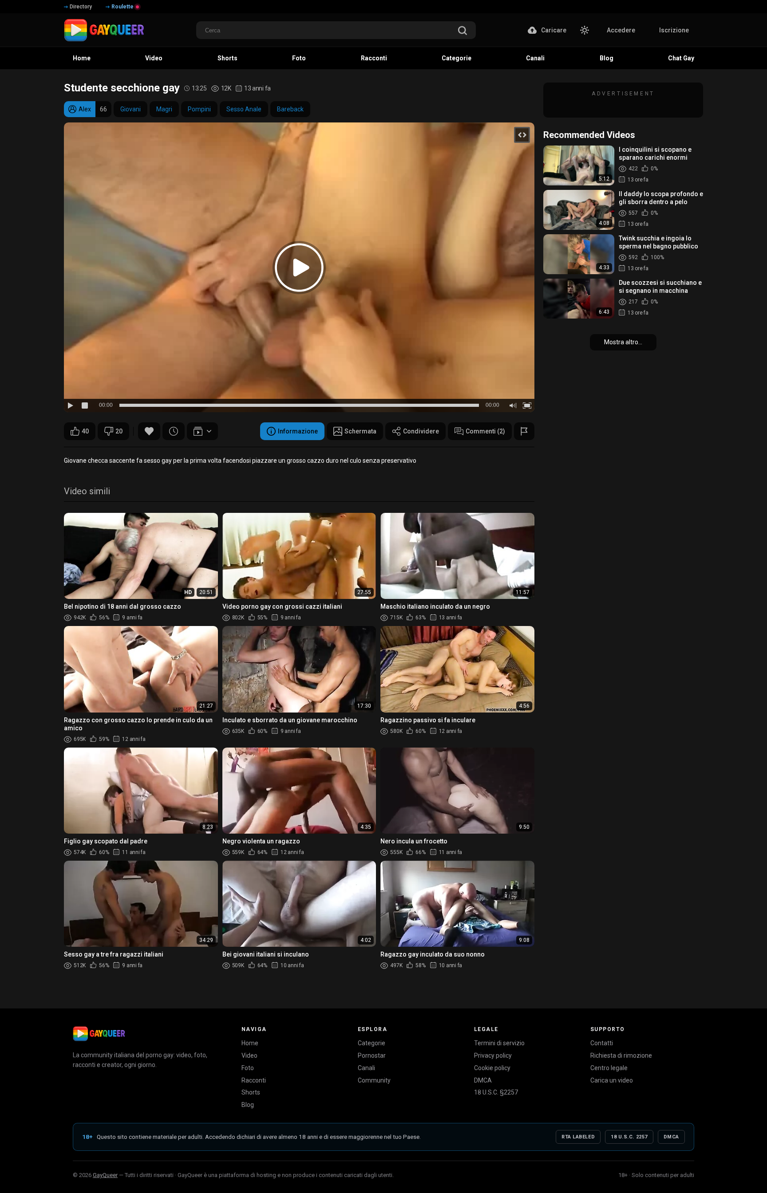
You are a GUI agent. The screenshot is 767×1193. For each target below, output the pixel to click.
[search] (462, 31)
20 (119, 431)
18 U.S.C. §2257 (496, 1092)
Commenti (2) (485, 431)
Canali (366, 1067)
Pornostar (372, 1055)
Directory (81, 7)
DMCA (483, 1080)
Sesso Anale (243, 109)
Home (249, 1043)
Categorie (371, 1043)
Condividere (421, 431)
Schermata (360, 431)
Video (249, 1055)
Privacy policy (493, 1055)
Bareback (290, 109)
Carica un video (611, 1080)
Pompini (199, 109)
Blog (247, 1104)
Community (374, 1080)
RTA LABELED (578, 1137)
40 (85, 431)
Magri (164, 109)
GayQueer (105, 1175)
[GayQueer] (99, 1033)
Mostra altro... (623, 342)
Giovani (130, 109)
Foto (247, 1067)
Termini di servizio (499, 1043)
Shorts (250, 1092)
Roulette (122, 7)
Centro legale (609, 1067)
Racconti (253, 1080)
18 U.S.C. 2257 (629, 1137)
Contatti (601, 1043)
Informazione (298, 431)
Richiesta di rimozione (621, 1055)
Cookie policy (492, 1067)
